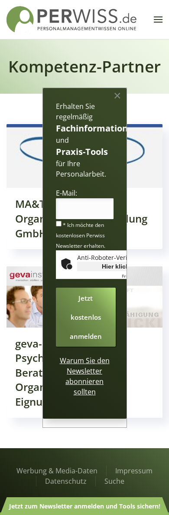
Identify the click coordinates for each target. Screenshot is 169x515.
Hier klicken (119, 266)
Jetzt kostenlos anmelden (86, 317)
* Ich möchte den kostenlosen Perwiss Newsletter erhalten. (80, 235)
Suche (114, 481)
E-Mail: (66, 193)
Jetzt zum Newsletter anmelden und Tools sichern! (84, 506)
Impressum (134, 471)
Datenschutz (66, 481)
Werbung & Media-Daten (57, 471)
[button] (158, 19)
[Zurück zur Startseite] (71, 19)
